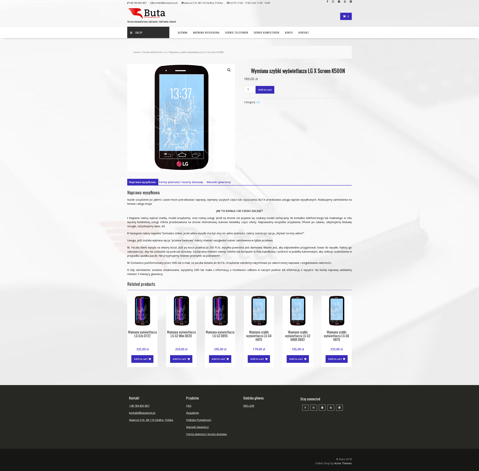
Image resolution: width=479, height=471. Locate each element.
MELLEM (248, 405)
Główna (182, 32)
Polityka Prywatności (198, 420)
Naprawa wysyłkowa (206, 32)
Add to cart (265, 89)
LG (165, 52)
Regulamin (192, 413)
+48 (132, 405)
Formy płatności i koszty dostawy (181, 182)
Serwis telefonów (236, 32)
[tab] (142, 182)
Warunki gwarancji (219, 182)
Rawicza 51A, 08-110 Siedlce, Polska (151, 420)
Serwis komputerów (266, 32)
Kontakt (303, 32)
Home (136, 52)
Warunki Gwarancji (197, 427)
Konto (289, 32)
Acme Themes (343, 463)
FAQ (188, 405)
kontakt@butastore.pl (142, 413)
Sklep (138, 32)
